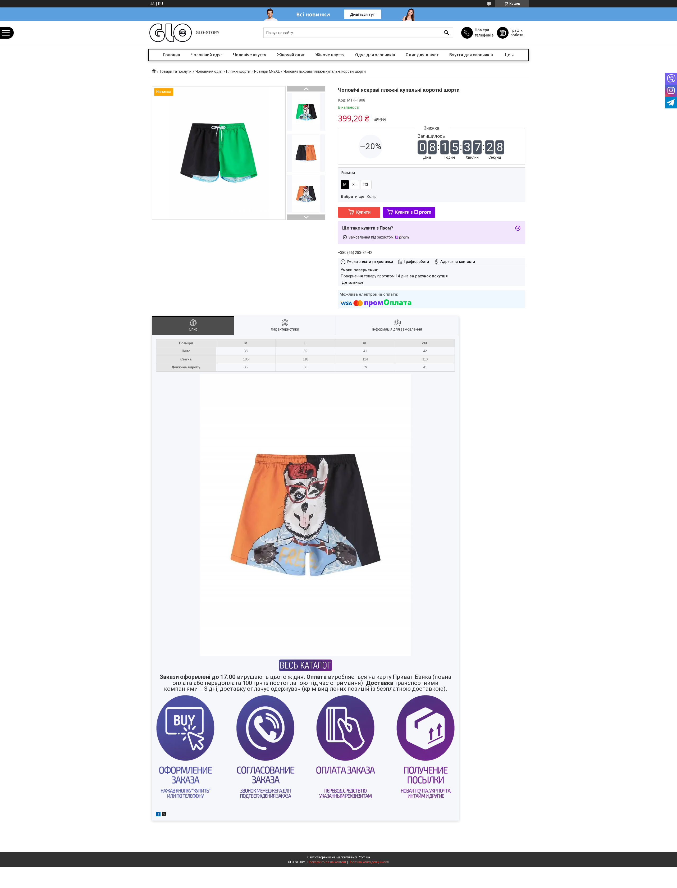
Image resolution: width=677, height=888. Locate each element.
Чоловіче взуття (249, 54)
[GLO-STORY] (170, 33)
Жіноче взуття (330, 54)
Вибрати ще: (359, 196)
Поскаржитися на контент (326, 862)
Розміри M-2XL (267, 71)
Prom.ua (364, 857)
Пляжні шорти (238, 71)
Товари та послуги (175, 71)
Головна (171, 54)
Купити (363, 212)
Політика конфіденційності (369, 862)
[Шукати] (446, 33)
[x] (164, 815)
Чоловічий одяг (206, 54)
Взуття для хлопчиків (471, 54)
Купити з (404, 212)
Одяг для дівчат (422, 54)
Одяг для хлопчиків (375, 54)
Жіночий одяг (291, 54)
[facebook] (158, 815)
